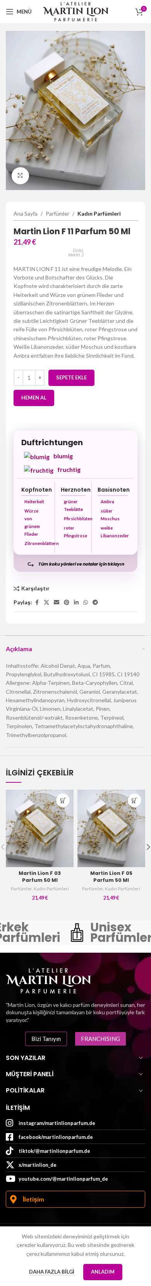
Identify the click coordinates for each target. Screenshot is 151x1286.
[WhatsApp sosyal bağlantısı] (85, 602)
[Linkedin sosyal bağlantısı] (76, 602)
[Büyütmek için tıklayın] (20, 176)
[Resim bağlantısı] (48, 980)
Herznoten (76, 489)
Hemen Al (33, 397)
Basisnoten (114, 489)
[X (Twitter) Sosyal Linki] (46, 602)
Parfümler (57, 213)
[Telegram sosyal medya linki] (95, 602)
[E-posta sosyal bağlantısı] (56, 602)
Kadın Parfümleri (99, 213)
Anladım (103, 1272)
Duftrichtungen (52, 442)
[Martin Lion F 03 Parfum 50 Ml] (40, 828)
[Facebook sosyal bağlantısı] (36, 602)
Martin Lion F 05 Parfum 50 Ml (111, 876)
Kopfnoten (36, 489)
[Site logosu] (75, 11)
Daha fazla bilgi (52, 1272)
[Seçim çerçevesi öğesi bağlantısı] (105, 932)
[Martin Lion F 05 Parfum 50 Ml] (111, 828)
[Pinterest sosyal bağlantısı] (67, 602)
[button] (63, 800)
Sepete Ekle (71, 377)
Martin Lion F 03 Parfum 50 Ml (40, 876)
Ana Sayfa (26, 213)
